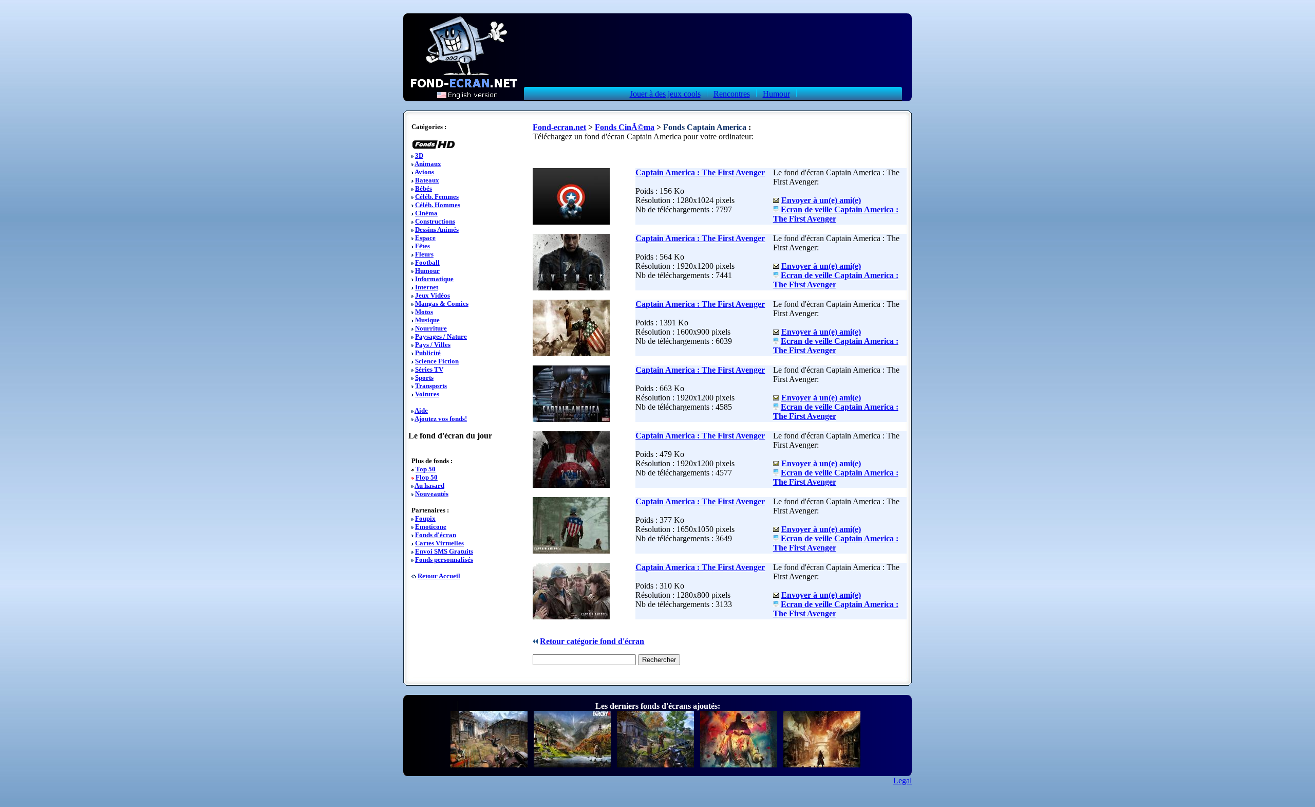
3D (419, 155)
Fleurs (424, 254)
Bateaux (427, 180)
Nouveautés (431, 494)
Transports (431, 386)
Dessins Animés (437, 229)
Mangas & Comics (441, 303)
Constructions (435, 221)
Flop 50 (427, 477)
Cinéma (426, 213)
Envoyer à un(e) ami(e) (821, 200)
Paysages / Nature (441, 336)
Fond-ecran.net (559, 127)
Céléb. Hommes (437, 205)
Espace (425, 238)
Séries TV (429, 369)
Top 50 (426, 469)
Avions (424, 172)
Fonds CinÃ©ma (624, 127)
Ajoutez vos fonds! (441, 419)
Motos (424, 312)
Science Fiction (437, 361)
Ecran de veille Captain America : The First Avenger (835, 214)
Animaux (428, 164)
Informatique (434, 279)
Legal (902, 780)
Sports (424, 377)
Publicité (428, 353)
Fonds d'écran (435, 535)
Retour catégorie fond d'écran (592, 641)
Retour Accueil (439, 576)
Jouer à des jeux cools (665, 93)
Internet (426, 287)
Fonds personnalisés (444, 559)
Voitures (427, 394)
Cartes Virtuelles (439, 543)
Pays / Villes (432, 345)
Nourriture (431, 328)
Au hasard (429, 485)
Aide (421, 410)
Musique (427, 320)
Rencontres (731, 93)
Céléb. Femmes (437, 196)
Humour (776, 93)
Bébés (423, 188)
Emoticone (430, 526)
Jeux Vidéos (432, 295)
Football (427, 262)
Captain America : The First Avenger (700, 172)
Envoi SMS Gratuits (444, 551)
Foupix (425, 518)
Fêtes (422, 246)
